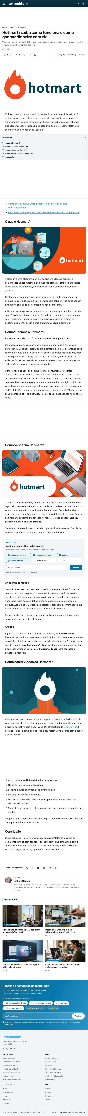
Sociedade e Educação (54, 1076)
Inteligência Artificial (10, 1069)
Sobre (47, 1089)
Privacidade (49, 1096)
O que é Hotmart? (12, 143)
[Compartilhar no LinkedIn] (44, 867)
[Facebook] (4, 1048)
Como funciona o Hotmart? (16, 147)
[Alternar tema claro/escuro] (83, 3)
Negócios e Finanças (53, 1069)
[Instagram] (7, 1048)
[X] (15, 1048)
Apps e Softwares (18, 27)
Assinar (76, 567)
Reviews (48, 1065)
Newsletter (7, 1099)
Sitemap (6, 1103)
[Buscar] (78, 4)
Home (5, 1089)
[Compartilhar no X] (27, 867)
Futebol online (8, 1076)
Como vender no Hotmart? (16, 150)
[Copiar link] (55, 867)
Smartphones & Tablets (11, 1062)
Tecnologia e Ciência (53, 1072)
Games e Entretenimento (12, 1072)
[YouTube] (11, 1048)
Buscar (5, 1096)
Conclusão (9, 157)
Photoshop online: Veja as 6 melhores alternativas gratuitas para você (44, 212)
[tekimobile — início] (18, 3)
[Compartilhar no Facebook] (32, 867)
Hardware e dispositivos (12, 1080)
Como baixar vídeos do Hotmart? (19, 153)
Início (5, 27)
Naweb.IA (63, 1112)
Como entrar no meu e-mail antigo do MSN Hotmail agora (21, 965)
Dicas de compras (52, 1058)
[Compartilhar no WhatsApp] (38, 867)
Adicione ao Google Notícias (73, 55)
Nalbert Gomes (22, 880)
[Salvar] (35, 55)
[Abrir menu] (4, 3)
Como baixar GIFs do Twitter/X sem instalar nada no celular (62, 965)
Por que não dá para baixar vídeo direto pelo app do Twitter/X (21, 931)
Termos (48, 1099)
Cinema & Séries (9, 1065)
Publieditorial (50, 1080)
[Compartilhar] (30, 55)
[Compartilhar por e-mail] (49, 867)
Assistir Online (8, 1092)
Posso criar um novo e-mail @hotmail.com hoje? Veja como (60, 931)
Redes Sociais (50, 1062)
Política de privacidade (29, 572)
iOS (76, 727)
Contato (48, 1092)
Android (68, 727)
